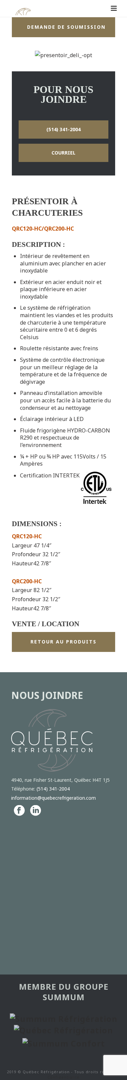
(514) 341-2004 (53, 788)
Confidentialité (63, 1077)
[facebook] (19, 811)
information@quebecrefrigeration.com (53, 798)
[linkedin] (35, 811)
